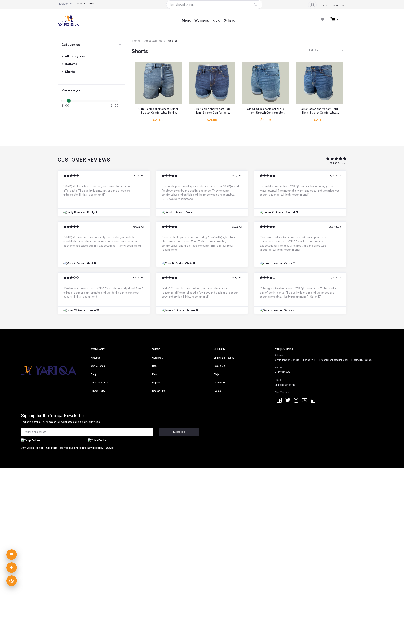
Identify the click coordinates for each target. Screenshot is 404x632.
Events (217, 391)
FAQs (216, 374)
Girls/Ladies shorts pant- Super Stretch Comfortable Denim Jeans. (158, 111)
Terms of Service (100, 382)
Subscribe (179, 432)
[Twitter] (287, 400)
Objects (156, 382)
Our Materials (98, 366)
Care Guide (220, 382)
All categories (75, 56)
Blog (93, 374)
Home (136, 40)
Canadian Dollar (84, 3)
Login (323, 5)
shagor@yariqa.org (285, 385)
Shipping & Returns (224, 357)
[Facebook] (279, 400)
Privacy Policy (98, 391)
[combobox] (326, 50)
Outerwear (157, 357)
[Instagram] (296, 400)
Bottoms (70, 64)
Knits (154, 374)
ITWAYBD (109, 448)
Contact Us (219, 366)
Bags (155, 366)
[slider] (69, 101)
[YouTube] (304, 400)
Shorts (69, 71)
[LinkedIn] (313, 400)
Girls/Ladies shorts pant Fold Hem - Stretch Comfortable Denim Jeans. (212, 111)
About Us (95, 357)
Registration (338, 5)
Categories (70, 45)
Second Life (158, 391)
